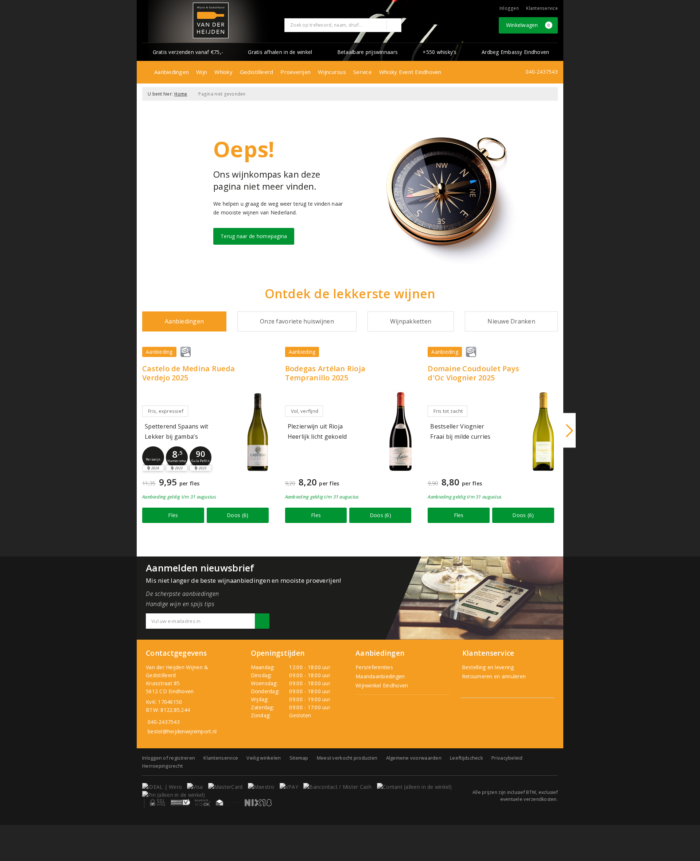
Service (362, 71)
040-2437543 (542, 71)
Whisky (223, 71)
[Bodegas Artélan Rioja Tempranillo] (400, 432)
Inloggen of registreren (168, 758)
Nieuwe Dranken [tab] (511, 321)
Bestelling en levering (487, 667)
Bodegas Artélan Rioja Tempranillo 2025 (325, 373)
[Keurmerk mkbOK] (202, 802)
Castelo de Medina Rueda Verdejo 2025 (188, 373)
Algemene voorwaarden (414, 758)
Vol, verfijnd (304, 411)
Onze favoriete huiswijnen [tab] (297, 321)
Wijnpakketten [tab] (410, 321)
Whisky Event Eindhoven (410, 71)
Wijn (201, 71)
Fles (173, 515)
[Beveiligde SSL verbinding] (180, 802)
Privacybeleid (506, 758)
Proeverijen (295, 71)
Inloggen (509, 8)
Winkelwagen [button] (528, 25)
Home (180, 94)
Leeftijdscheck (466, 758)
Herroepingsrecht (162, 766)
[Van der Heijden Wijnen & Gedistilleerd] (211, 20)
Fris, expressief (165, 411)
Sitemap (298, 758)
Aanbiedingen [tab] (184, 321)
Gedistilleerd (256, 71)
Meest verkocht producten (347, 758)
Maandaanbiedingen (380, 676)
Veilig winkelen (263, 758)
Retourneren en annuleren (493, 676)
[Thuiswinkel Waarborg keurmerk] (227, 802)
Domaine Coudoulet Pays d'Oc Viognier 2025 (473, 373)
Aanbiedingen (171, 71)
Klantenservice (542, 8)
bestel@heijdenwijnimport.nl (182, 731)
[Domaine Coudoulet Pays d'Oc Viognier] (543, 432)
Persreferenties (374, 667)
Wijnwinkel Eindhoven (381, 685)
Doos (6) (237, 515)
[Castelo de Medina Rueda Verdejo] (257, 432)
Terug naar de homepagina (254, 236)
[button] (153, 457)
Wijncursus (332, 71)
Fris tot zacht (448, 411)
